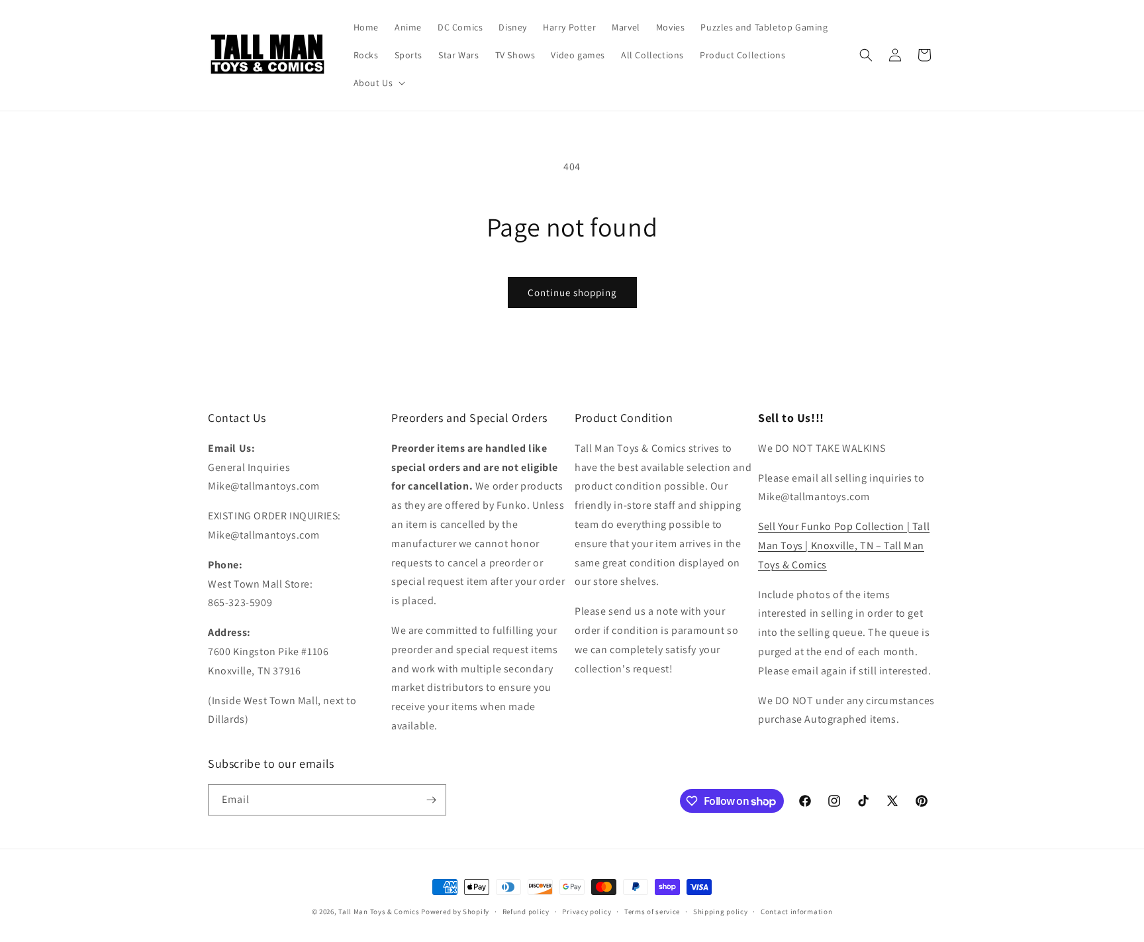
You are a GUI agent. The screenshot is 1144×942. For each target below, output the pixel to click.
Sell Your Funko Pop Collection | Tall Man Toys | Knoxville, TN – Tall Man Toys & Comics (844, 545)
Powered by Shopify (455, 911)
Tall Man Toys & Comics (378, 911)
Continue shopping (572, 292)
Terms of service (652, 911)
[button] (378, 83)
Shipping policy (720, 911)
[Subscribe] (431, 799)
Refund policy (525, 911)
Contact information (796, 911)
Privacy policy (586, 911)
